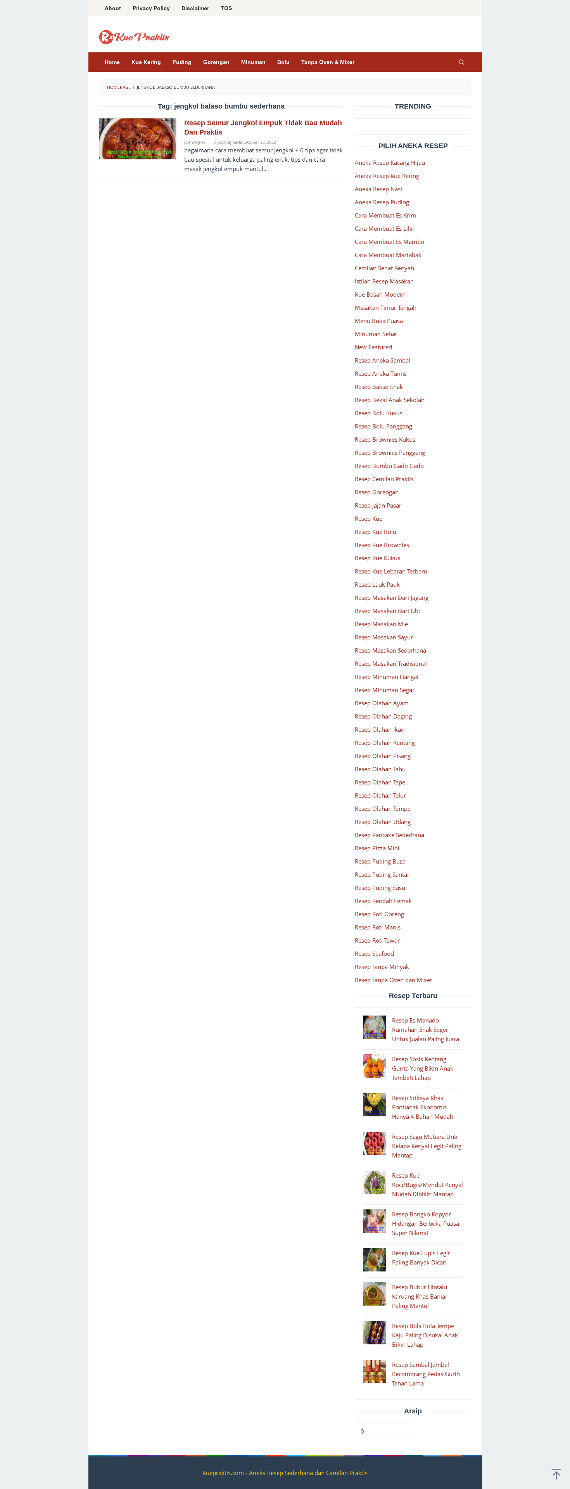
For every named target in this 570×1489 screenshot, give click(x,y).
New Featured (373, 347)
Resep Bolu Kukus (378, 413)
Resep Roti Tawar (377, 940)
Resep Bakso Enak (379, 386)
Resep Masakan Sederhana (390, 650)
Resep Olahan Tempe (383, 808)
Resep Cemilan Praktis (384, 479)
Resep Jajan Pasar (378, 505)
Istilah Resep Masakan (384, 281)
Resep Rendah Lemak (383, 901)
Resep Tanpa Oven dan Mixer (393, 980)
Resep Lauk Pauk (377, 584)
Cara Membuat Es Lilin (385, 228)
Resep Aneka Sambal (382, 360)
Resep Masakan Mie (381, 624)
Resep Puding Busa (380, 861)
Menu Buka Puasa (379, 321)
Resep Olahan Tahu (380, 769)
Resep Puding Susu (380, 887)
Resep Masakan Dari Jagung (391, 597)
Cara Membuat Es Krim (385, 215)
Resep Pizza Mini (377, 848)
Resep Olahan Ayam (382, 703)
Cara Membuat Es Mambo (389, 241)
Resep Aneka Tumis (381, 373)
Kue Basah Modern (380, 294)
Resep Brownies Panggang (390, 452)
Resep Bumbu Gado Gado (389, 466)
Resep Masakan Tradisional (391, 663)
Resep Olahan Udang (383, 822)
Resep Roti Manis (378, 927)
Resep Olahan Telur (380, 795)
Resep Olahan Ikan (379, 729)
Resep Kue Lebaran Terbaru (391, 571)
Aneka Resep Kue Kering (387, 176)
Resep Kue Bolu (375, 531)
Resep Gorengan (377, 492)
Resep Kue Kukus (377, 558)
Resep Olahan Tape (380, 782)
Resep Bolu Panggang (383, 426)
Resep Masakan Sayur (384, 637)
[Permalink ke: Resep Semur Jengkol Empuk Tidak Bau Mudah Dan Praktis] (137, 138)
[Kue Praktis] (134, 36)
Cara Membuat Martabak (388, 255)
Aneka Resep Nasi (378, 189)
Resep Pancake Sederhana (389, 835)
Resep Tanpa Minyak (382, 967)
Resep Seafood (374, 953)
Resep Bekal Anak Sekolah (390, 400)
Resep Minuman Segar (385, 690)
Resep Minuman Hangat (387, 677)
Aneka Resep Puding (382, 202)
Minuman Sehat (376, 334)
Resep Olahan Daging (383, 716)
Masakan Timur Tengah (385, 307)
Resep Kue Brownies (382, 545)
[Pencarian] (461, 62)
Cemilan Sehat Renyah (384, 268)
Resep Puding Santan (383, 874)
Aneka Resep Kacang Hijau (390, 162)
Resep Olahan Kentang (385, 742)
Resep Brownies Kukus (385, 439)
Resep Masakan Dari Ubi (387, 611)
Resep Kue (368, 518)
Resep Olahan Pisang (383, 756)
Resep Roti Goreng (379, 914)
